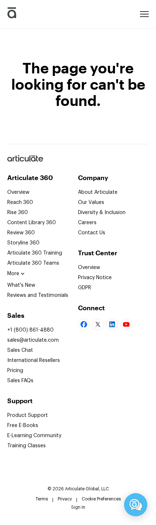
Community (34, 435)
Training (34, 253)
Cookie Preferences (101, 499)
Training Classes (26, 445)
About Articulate (98, 192)
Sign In (78, 507)
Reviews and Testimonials (37, 295)
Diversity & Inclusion (102, 212)
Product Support (27, 415)
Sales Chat (20, 350)
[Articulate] (11, 14)
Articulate (24, 161)
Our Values (91, 202)
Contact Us (91, 232)
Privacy (65, 499)
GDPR (84, 287)
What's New (21, 285)
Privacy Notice (95, 277)
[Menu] (144, 13)
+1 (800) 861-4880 (30, 330)
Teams (33, 263)
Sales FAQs (20, 380)
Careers (87, 222)
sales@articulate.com (33, 340)
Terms (42, 499)
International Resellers (33, 360)
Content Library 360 (31, 222)
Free (22, 425)
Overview (18, 192)
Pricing (15, 370)
